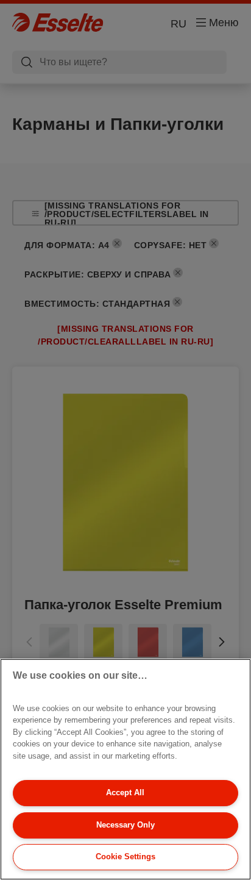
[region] (125, 769)
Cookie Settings (125, 856)
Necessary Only (125, 824)
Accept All (125, 792)
